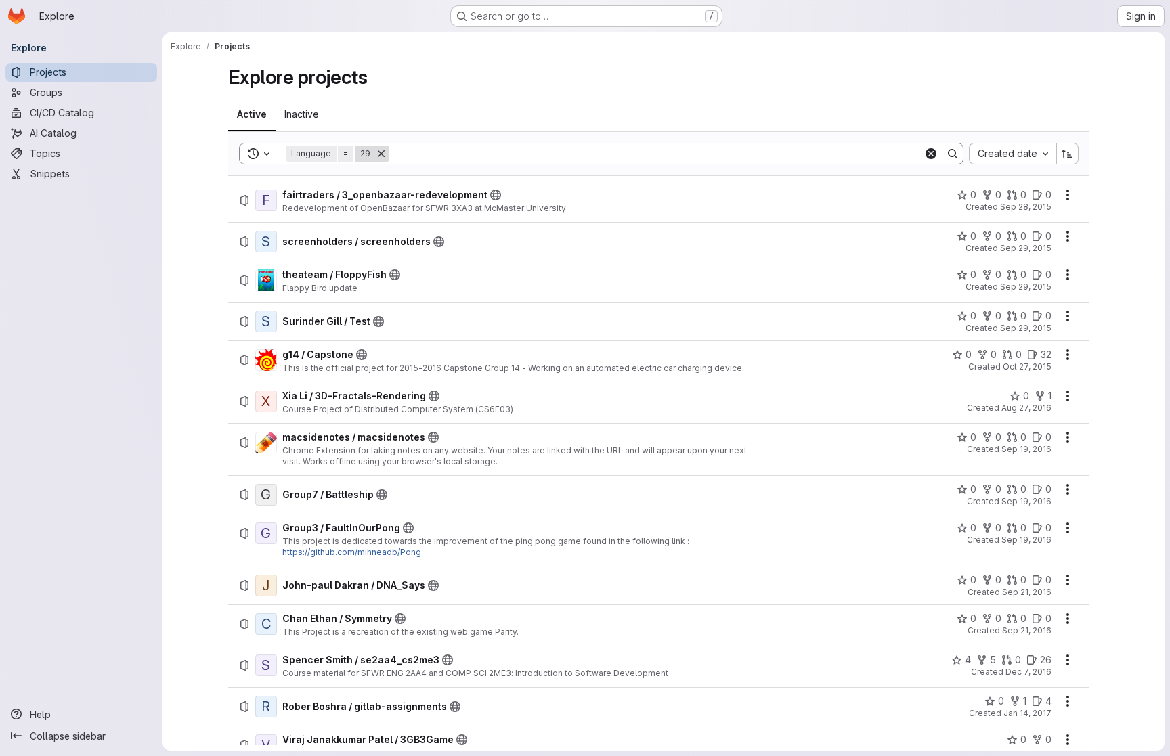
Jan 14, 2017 (1027, 713)
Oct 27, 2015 (1027, 366)
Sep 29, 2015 (1026, 248)
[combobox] (1012, 153)
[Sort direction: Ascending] (1068, 153)
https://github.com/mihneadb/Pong (351, 552)
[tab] (252, 114)
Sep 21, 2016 (1027, 592)
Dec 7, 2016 (1028, 672)
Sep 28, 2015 (1026, 207)
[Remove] (381, 154)
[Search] (952, 153)
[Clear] (931, 154)
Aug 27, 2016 (1026, 408)
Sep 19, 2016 (1026, 449)
